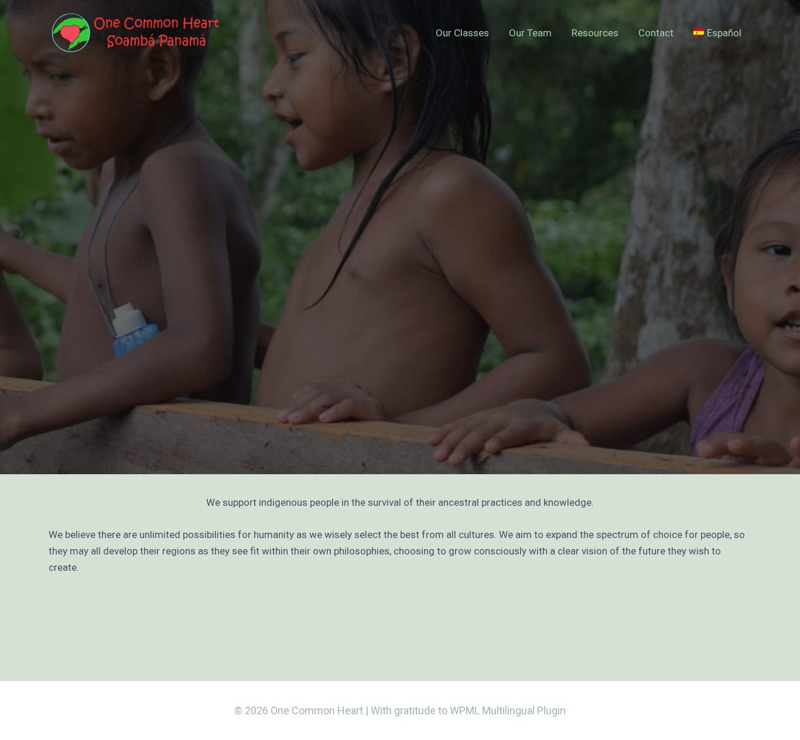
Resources (595, 33)
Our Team (530, 33)
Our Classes (462, 33)
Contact (655, 33)
